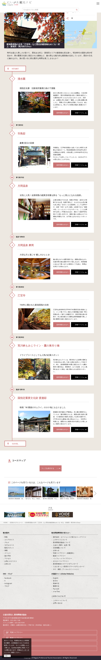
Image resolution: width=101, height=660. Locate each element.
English (55, 578)
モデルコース (9, 545)
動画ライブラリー (59, 556)
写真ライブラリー (16, 632)
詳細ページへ (79, 113)
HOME (5, 522)
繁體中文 (56, 586)
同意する (7, 656)
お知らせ (7, 564)
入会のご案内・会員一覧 (61, 545)
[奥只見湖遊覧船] (14, 515)
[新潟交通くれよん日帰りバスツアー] (38, 515)
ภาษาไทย (56, 591)
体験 (6, 550)
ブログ (6, 586)
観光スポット (9, 548)
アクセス (7, 558)
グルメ (6, 542)
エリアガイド (9, 540)
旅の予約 (7, 556)
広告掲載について (59, 548)
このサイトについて (60, 540)
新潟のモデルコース (16, 522)
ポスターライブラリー (61, 561)
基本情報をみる (61, 113)
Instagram (8, 583)
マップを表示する (47, 468)
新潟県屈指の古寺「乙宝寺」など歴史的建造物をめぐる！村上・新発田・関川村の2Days (52, 522)
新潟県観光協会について (61, 542)
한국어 (55, 581)
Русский (56, 589)
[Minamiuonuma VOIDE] (62, 515)
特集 (6, 537)
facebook (7, 578)
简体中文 (56, 583)
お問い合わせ (57, 603)
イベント (7, 553)
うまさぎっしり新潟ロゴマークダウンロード (69, 566)
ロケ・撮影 (14, 643)
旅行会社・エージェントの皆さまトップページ (69, 537)
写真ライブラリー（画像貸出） (64, 553)
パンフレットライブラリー (62, 558)
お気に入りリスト (10, 561)
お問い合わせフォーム (18, 648)
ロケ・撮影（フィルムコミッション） (66, 569)
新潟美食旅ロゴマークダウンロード (65, 564)
